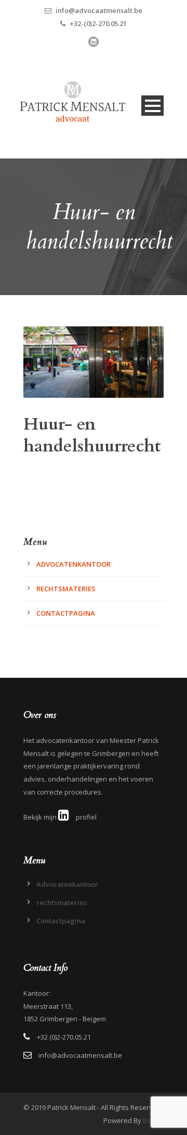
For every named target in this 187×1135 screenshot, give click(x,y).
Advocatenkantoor (73, 564)
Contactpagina (65, 613)
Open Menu (152, 105)
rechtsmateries (66, 588)
